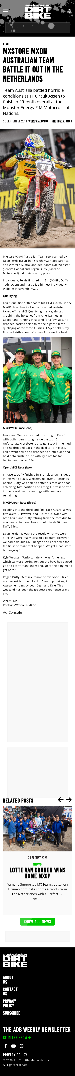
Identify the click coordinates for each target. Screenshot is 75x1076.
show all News (37, 921)
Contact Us (10, 991)
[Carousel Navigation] (65, 800)
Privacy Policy (9, 1003)
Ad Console (12, 612)
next (69, 800)
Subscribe (11, 1013)
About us (8, 979)
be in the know (15, 1037)
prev (61, 800)
